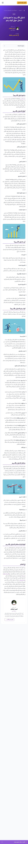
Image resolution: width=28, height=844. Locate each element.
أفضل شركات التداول (22, 2)
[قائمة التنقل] (2, 2)
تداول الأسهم (22, 99)
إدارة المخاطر (22, 580)
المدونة (20, 10)
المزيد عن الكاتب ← (9, 619)
